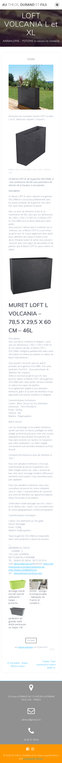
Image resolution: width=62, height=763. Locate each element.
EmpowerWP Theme (33, 758)
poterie (31, 640)
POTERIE (31, 59)
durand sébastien (25, 647)
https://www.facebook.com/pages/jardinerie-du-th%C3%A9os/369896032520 (31, 566)
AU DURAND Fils (24, 4)
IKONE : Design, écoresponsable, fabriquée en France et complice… (38, 597)
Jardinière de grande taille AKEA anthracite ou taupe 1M (17, 623)
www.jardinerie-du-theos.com (28, 573)
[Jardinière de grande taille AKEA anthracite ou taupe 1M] (17, 612)
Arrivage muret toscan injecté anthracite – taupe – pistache (17, 597)
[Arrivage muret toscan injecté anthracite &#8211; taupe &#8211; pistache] (17, 584)
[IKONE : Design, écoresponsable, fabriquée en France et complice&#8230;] (38, 584)
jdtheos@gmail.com (23, 563)
